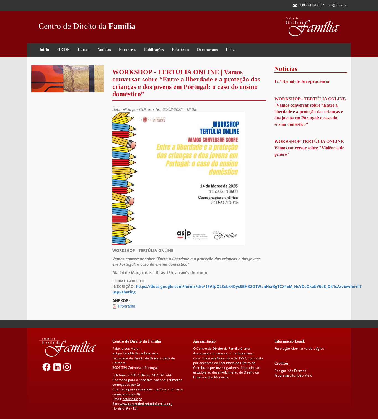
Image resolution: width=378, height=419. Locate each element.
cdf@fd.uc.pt (132, 399)
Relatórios (180, 50)
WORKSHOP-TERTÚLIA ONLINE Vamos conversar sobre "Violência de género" (309, 148)
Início (44, 50)
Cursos (83, 50)
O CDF (63, 50)
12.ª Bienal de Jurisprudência (301, 81)
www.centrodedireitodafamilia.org (146, 403)
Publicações (154, 50)
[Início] (315, 27)
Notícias (104, 50)
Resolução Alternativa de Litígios (299, 348)
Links (230, 50)
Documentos (207, 50)
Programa (126, 306)
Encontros (127, 50)
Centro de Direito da (86, 24)
